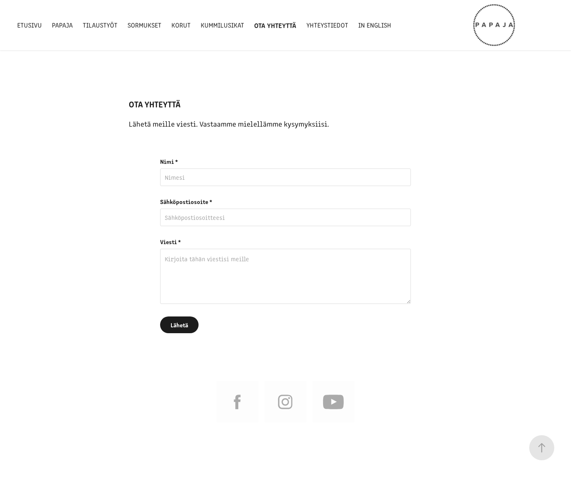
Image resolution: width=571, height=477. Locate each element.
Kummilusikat (222, 24)
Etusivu (29, 24)
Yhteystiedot (327, 24)
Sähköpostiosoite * (186, 201)
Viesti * (170, 242)
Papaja (62, 24)
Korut (181, 24)
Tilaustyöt (100, 24)
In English (374, 24)
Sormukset (144, 24)
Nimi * (169, 161)
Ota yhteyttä (275, 25)
